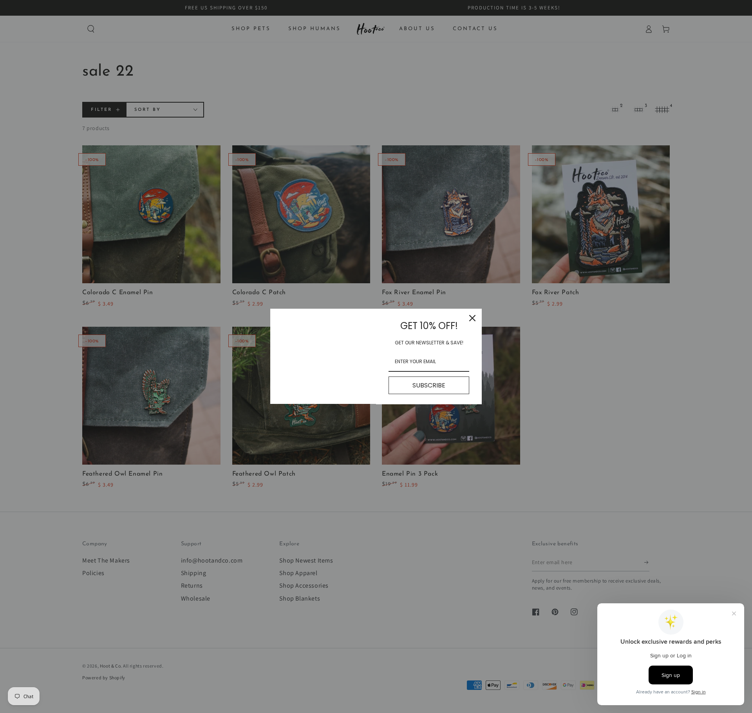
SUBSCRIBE (428, 385)
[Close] (472, 318)
